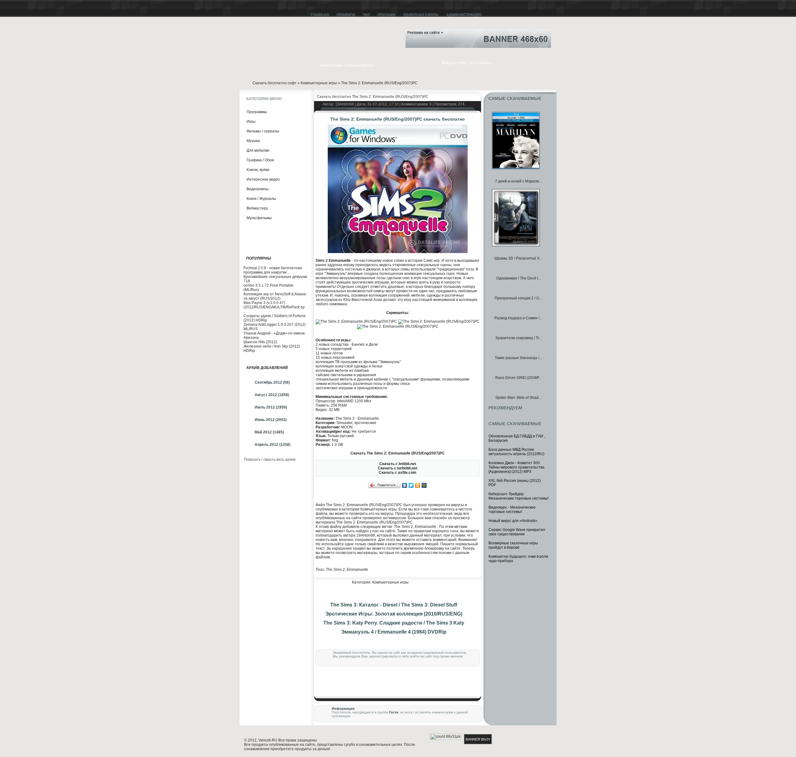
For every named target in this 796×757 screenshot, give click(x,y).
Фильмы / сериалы (263, 131)
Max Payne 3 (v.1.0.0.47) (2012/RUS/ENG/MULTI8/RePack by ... (274, 307)
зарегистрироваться (385, 656)
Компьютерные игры (319, 83)
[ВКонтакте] (404, 485)
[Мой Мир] (424, 485)
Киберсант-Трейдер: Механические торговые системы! (518, 496)
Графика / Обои (260, 160)
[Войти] (312, 65)
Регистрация (332, 65)
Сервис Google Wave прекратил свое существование (516, 532)
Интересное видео (263, 179)
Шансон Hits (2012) (260, 342)
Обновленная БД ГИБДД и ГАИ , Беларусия (516, 438)
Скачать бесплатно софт (274, 83)
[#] (387, 39)
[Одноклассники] (417, 485)
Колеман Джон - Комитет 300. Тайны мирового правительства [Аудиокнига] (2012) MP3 (516, 467)
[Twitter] (411, 485)
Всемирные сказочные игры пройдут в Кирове (513, 545)
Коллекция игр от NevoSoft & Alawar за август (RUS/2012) (274, 296)
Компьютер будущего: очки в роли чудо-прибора (518, 558)
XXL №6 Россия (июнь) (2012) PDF (514, 482)
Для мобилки (258, 150)
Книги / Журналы (261, 198)
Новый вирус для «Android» (512, 521)
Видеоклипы (258, 189)
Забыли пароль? (360, 65)
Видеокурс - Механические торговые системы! (512, 509)
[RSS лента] (387, 30)
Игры (251, 121)
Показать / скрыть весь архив (269, 459)
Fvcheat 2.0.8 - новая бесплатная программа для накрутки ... (272, 270)
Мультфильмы (259, 218)
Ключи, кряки (258, 170)
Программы (257, 112)
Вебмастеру (257, 208)
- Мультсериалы (263, 228)
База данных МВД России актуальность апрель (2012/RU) (516, 451)
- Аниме (255, 237)
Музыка (253, 141)
